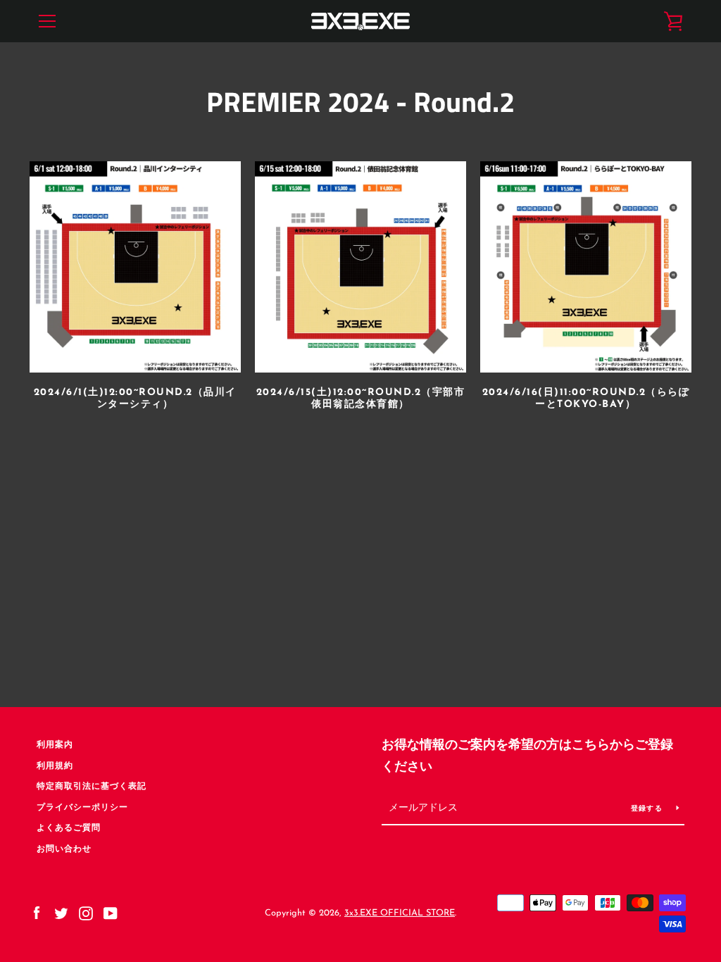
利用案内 (55, 745)
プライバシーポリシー (82, 808)
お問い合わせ (64, 849)
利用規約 (55, 766)
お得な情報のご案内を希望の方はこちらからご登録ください (527, 756)
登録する (648, 809)
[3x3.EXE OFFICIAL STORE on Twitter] (61, 912)
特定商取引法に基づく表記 (91, 786)
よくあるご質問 (69, 828)
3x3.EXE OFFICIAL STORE (399, 913)
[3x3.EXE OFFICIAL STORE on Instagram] (86, 912)
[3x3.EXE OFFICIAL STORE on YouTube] (111, 912)
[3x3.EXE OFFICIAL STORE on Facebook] (37, 912)
